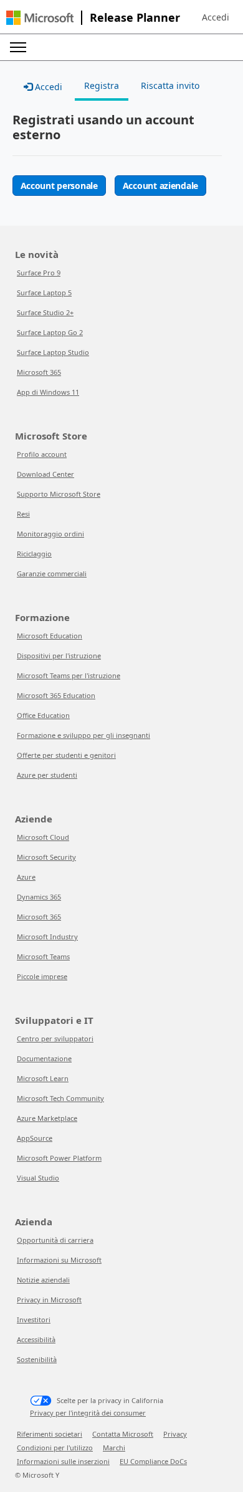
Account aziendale (160, 185)
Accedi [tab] (47, 87)
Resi (23, 513)
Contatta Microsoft (122, 1434)
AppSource (34, 1138)
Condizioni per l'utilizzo (55, 1447)
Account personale (59, 185)
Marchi (114, 1447)
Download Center (45, 474)
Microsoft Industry (47, 936)
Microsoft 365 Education (56, 695)
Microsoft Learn (43, 1078)
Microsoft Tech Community (60, 1098)
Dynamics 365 (39, 896)
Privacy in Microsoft (49, 1299)
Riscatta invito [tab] (170, 85)
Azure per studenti (47, 775)
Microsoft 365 (39, 372)
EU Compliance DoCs (153, 1461)
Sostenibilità (37, 1359)
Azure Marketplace (47, 1118)
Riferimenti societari (49, 1434)
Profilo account (42, 454)
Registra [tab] (101, 85)
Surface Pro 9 (38, 272)
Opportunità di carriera (55, 1240)
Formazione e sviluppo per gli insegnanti (83, 735)
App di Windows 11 (48, 392)
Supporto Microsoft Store (58, 494)
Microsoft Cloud (43, 837)
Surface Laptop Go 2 (50, 332)
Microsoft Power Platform (59, 1158)
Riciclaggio (34, 553)
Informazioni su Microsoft (59, 1259)
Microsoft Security (46, 857)
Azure (26, 877)
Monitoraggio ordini (50, 533)
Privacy (175, 1434)
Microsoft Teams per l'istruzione (68, 675)
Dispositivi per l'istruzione (59, 655)
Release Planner (135, 17)
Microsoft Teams (43, 956)
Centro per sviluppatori (55, 1038)
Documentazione (44, 1058)
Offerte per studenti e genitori (66, 755)
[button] (215, 17)
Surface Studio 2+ (45, 312)
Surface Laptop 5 (44, 292)
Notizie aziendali (43, 1279)
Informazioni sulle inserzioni (63, 1461)
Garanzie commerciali (52, 573)
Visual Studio (38, 1177)
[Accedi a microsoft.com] (40, 18)
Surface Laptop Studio (53, 352)
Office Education (43, 715)
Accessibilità (36, 1339)
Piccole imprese (42, 976)
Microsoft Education (49, 635)
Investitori (33, 1319)
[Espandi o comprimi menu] (18, 47)
